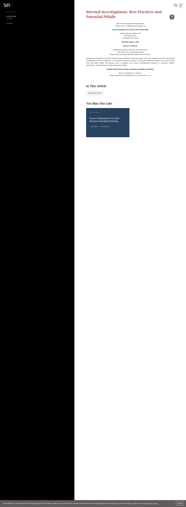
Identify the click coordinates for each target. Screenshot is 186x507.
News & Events (11, 12)
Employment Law (94, 93)
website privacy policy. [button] (150, 503)
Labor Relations (94, 126)
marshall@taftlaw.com (142, 75)
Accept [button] (179, 503)
